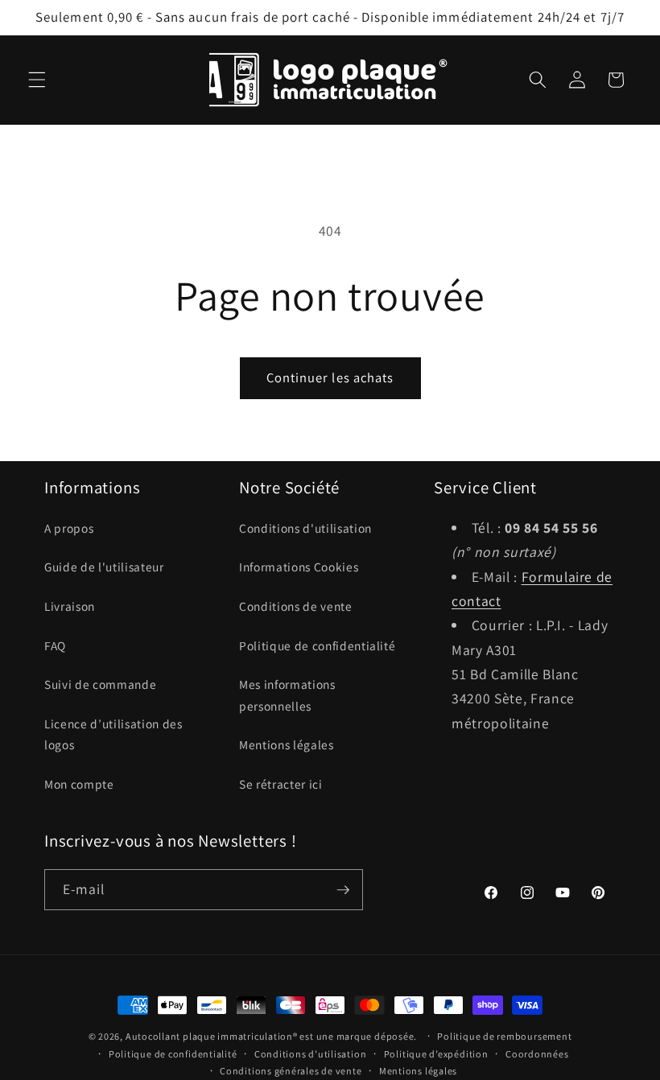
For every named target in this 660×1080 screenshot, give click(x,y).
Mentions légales (286, 744)
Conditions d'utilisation (305, 528)
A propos (68, 528)
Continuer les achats (330, 377)
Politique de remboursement (504, 1036)
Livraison (69, 606)
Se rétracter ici (281, 784)
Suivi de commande (100, 684)
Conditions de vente (296, 606)
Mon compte (79, 784)
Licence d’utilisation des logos (113, 734)
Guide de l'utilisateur (104, 567)
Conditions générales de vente (290, 1071)
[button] (37, 79)
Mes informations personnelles (287, 695)
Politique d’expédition (436, 1054)
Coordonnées (536, 1054)
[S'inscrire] (343, 890)
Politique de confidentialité (317, 645)
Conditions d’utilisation (310, 1054)
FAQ (55, 645)
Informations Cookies (298, 567)
